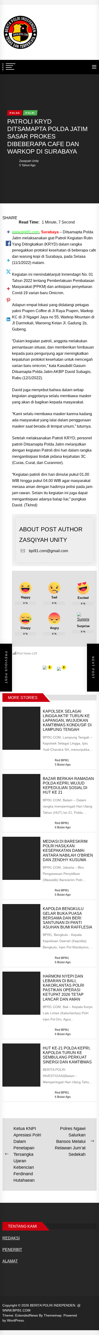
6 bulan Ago (63, 827)
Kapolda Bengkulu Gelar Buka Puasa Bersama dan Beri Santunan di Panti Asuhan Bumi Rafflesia (67, 918)
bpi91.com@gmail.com (48, 551)
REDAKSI (11, 1238)
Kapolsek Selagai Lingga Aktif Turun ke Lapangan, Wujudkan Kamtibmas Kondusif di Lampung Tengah (67, 720)
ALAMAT (10, 1261)
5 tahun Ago (27, 165)
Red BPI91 (62, 760)
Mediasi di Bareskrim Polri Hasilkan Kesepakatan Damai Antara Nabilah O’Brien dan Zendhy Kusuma (68, 850)
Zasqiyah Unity (29, 161)
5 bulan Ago (63, 764)
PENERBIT (12, 1250)
